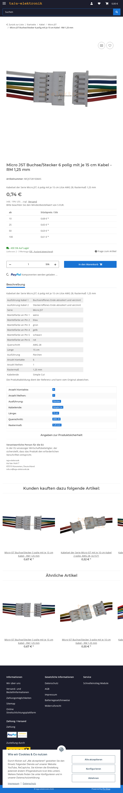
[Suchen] (116, 11)
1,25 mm (57, 425)
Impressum (13, 783)
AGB (47, 688)
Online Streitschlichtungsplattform (21, 711)
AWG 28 (56, 419)
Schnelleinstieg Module (95, 683)
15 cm (55, 413)
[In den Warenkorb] (9, 37)
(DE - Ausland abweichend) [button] (41, 251)
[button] (91, 3)
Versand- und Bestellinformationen (17, 690)
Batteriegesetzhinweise (57, 700)
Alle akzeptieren (93, 759)
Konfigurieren (93, 768)
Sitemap (10, 703)
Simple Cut (57, 407)
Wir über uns (13, 683)
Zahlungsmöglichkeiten (18, 697)
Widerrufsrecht (53, 705)
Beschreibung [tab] (15, 284)
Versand (32, 201)
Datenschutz (29, 783)
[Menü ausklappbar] (4, 2)
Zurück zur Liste (16, 24)
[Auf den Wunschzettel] (109, 45)
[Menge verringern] (10, 264)
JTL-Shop (106, 789)
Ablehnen (93, 778)
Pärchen (56, 401)
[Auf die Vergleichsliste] (101, 45)
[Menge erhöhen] (55, 264)
